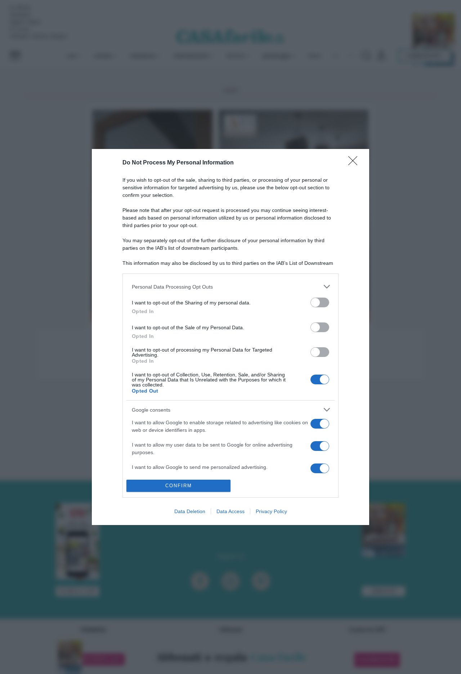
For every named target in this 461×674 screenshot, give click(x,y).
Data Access (230, 511)
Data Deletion (189, 511)
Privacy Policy (271, 511)
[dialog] (230, 337)
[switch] (319, 302)
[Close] (355, 163)
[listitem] (230, 286)
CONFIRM (178, 485)
